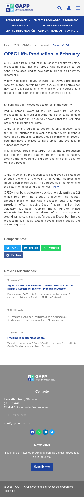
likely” (56, 187)
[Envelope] (32, 432)
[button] (12, 248)
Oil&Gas (26, 45)
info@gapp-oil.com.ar (17, 423)
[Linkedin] (45, 432)
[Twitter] (52, 432)
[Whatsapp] (39, 432)
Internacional (42, 45)
